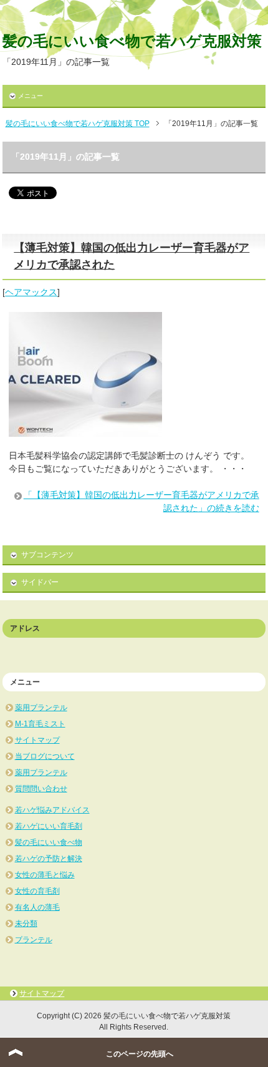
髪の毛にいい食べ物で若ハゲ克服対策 (132, 40)
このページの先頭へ (139, 1054)
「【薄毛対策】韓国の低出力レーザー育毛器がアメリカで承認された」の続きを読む (141, 501)
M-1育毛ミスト (40, 723)
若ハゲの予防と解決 (48, 858)
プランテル (33, 939)
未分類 (26, 923)
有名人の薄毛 (37, 907)
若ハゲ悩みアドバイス (52, 810)
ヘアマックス (31, 292)
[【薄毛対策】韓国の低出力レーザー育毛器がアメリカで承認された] (85, 430)
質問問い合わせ (41, 788)
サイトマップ (37, 740)
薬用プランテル (41, 707)
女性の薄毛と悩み (45, 874)
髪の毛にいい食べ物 (48, 842)
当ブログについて (45, 756)
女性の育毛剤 (37, 891)
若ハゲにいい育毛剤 (48, 826)
